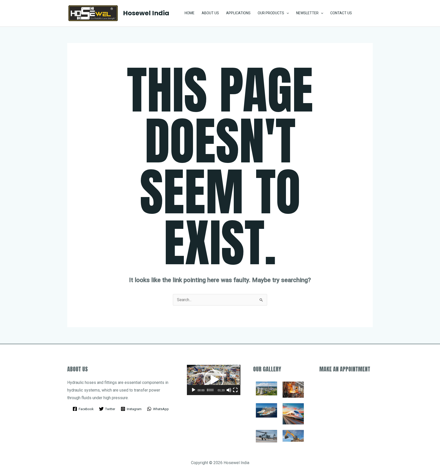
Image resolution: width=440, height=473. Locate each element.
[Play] (193, 390)
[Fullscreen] (235, 390)
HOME (190, 13)
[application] (286, 13)
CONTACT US (341, 13)
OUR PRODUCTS (271, 13)
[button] (367, 13)
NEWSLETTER (307, 13)
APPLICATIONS (238, 13)
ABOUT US (210, 13)
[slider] (210, 390)
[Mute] (228, 390)
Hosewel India (146, 13)
